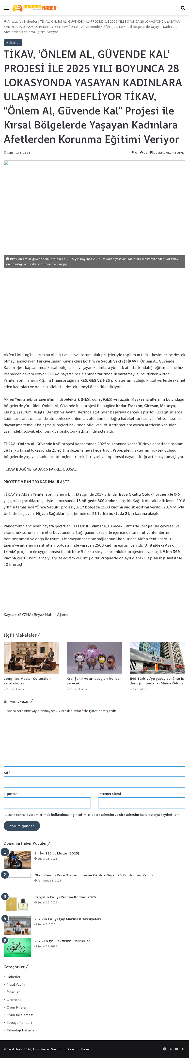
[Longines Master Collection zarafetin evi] (31, 657)
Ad (7, 773)
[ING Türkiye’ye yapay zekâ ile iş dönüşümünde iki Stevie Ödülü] (157, 657)
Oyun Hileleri (17, 1007)
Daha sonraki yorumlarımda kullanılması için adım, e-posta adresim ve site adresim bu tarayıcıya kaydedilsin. (94, 814)
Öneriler (13, 992)
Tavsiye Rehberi (19, 1022)
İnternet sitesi (109, 793)
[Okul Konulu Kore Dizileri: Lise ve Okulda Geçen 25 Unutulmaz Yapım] (17, 882)
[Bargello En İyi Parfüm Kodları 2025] (17, 904)
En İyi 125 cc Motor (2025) (56, 853)
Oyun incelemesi (20, 1015)
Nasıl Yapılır (16, 984)
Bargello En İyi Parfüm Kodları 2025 (65, 897)
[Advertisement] (94, 309)
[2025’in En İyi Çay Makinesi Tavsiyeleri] (17, 925)
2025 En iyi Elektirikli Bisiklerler (62, 940)
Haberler (30, 21)
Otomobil (14, 999)
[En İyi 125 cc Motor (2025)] (17, 860)
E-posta (11, 793)
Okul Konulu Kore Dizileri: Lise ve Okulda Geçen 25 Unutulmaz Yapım (93, 875)
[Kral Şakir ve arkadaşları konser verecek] (94, 657)
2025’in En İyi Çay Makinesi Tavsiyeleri (67, 918)
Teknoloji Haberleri (22, 1030)
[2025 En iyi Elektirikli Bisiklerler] (17, 947)
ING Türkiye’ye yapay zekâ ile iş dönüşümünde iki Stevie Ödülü (157, 680)
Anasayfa (14, 21)
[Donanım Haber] (35, 7)
